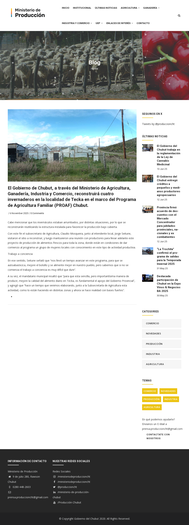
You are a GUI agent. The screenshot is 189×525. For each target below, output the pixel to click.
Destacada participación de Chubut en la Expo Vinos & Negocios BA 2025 (169, 284)
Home (94, 68)
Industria (153, 354)
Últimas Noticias (106, 7)
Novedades (153, 333)
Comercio (152, 323)
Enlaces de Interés (118, 23)
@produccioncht (67, 487)
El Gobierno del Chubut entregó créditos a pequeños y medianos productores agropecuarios (169, 186)
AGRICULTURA (129, 7)
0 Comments (37, 213)
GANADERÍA (150, 7)
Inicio (65, 7)
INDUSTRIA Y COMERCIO (76, 23)
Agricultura (155, 364)
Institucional (82, 7)
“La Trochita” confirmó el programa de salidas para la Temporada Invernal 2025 (169, 256)
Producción (154, 343)
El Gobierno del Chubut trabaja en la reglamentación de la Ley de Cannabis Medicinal (168, 155)
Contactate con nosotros (158, 436)
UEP (98, 23)
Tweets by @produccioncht (158, 124)
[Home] (27, 7)
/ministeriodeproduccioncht (73, 476)
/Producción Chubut (69, 502)
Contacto (143, 23)
